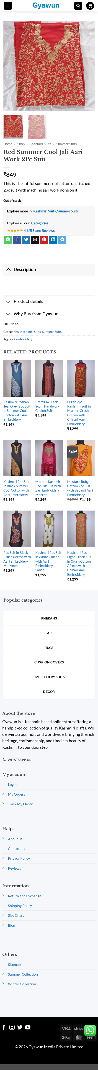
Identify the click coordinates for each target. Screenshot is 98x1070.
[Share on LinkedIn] (53, 240)
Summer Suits (66, 144)
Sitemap (14, 964)
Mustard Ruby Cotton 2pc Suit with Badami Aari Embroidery (80, 488)
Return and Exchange (24, 896)
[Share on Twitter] (26, 240)
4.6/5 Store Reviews (39, 230)
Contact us (16, 848)
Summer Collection (23, 974)
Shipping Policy (20, 905)
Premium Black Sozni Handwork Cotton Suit (47, 406)
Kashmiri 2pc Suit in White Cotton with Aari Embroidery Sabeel (48, 561)
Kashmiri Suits (40, 144)
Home (7, 144)
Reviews (14, 868)
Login (12, 784)
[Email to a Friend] (35, 240)
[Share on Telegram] (62, 240)
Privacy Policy (19, 858)
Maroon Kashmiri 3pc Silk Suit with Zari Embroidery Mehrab (48, 488)
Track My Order (20, 804)
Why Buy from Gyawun (36, 313)
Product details (28, 301)
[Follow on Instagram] (12, 1028)
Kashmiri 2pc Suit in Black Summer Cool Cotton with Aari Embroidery (16, 488)
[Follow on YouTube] (27, 1028)
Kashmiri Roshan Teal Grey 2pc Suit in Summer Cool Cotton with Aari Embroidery (17, 411)
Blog (11, 925)
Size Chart (16, 915)
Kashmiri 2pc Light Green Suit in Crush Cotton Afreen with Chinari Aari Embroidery (79, 563)
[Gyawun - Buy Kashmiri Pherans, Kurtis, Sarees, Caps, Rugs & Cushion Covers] (49, 6)
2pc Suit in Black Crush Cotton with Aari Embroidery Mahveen (17, 559)
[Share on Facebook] (17, 240)
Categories (39, 223)
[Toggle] (8, 269)
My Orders (16, 794)
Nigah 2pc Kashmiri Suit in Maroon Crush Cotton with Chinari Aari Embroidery (79, 413)
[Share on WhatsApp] (8, 240)
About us (15, 839)
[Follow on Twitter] (19, 1028)
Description (25, 269)
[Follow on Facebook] (4, 1028)
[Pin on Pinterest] (44, 240)
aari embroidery (21, 339)
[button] (8, 6)
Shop (21, 144)
